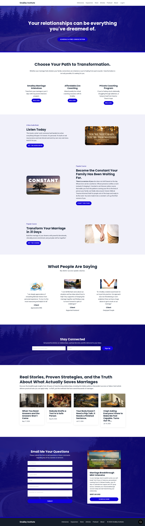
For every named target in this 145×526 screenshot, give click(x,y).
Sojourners (89, 3)
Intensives (80, 3)
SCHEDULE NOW (104, 499)
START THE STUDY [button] (84, 203)
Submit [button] (50, 501)
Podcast (109, 3)
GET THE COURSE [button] (33, 243)
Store (96, 3)
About (116, 3)
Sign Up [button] (107, 348)
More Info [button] (36, 100)
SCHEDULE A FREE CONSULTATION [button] (72, 39)
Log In (122, 3)
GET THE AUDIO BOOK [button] (35, 145)
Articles (102, 3)
